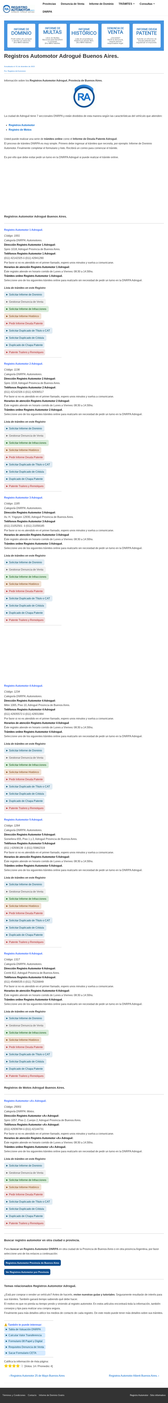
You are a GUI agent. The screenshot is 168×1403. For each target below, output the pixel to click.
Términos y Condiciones (13, 1395)
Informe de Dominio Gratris (51, 1395)
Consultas (146, 3)
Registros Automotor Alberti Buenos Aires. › (134, 1375)
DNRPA (47, 11)
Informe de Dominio (101, 3)
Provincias (49, 3)
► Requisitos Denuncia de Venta (24, 1347)
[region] (84, 35)
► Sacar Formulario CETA (20, 1353)
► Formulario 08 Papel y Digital (23, 1341)
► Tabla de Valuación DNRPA (23, 1329)
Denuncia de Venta (72, 3)
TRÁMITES (125, 3)
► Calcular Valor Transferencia (23, 1335)
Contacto (32, 1395)
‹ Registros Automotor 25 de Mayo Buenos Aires (37, 1375)
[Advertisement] (84, 187)
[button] (21, 36)
